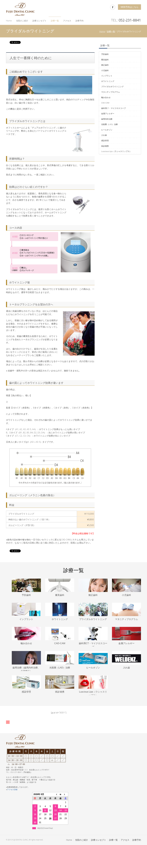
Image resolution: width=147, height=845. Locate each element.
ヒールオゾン (106, 129)
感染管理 (105, 140)
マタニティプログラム (110, 92)
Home (9, 20)
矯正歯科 (105, 65)
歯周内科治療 (106, 119)
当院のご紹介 (22, 20)
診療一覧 (55, 20)
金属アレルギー (107, 113)
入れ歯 (104, 135)
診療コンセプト (39, 20)
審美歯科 (105, 59)
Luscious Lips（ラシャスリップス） (116, 151)
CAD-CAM (105, 102)
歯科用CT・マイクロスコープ (113, 108)
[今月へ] (60, 794)
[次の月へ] (65, 794)
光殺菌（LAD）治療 (109, 124)
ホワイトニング (107, 81)
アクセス (67, 20)
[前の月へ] (55, 794)
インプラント (106, 75)
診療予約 (80, 20)
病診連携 (105, 146)
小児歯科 (105, 70)
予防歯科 (105, 54)
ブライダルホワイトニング (112, 86)
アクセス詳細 (12, 789)
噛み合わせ (106, 97)
